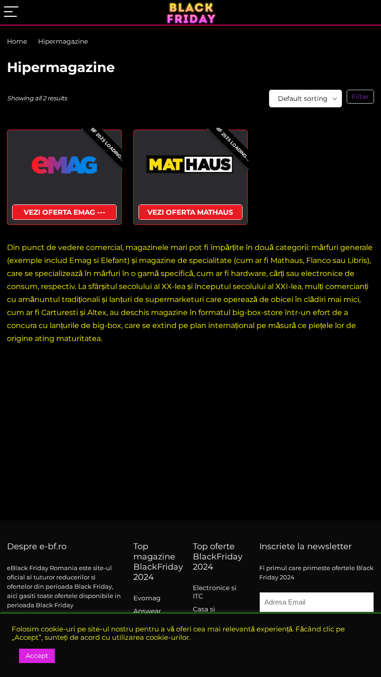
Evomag (147, 598)
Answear (147, 611)
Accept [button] (37, 655)
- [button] (13, 656)
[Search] (366, 12)
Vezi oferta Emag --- (64, 212)
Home (17, 41)
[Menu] (11, 12)
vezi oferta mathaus (190, 212)
